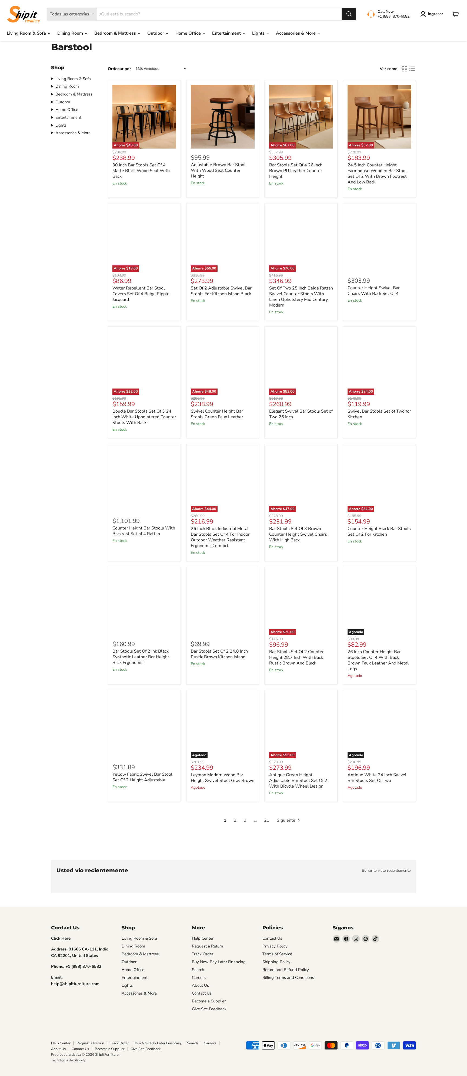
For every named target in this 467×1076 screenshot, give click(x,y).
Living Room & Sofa (27, 33)
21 (266, 820)
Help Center (203, 938)
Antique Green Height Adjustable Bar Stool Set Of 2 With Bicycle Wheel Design (298, 780)
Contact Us (202, 993)
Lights (259, 33)
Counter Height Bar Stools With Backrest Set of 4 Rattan (143, 531)
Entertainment (227, 33)
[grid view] (404, 69)
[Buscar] (349, 14)
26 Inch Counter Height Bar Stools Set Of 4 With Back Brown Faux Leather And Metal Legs (378, 660)
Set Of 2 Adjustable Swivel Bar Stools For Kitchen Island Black (221, 291)
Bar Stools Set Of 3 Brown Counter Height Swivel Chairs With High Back (298, 534)
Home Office (188, 33)
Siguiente (286, 820)
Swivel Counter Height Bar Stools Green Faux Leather (217, 414)
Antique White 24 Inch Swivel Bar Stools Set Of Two (377, 778)
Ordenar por (119, 69)
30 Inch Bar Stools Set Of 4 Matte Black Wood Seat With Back (141, 170)
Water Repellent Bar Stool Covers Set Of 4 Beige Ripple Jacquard (140, 293)
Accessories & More (296, 33)
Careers (199, 977)
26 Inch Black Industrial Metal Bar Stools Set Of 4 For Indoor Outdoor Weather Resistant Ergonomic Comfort (220, 537)
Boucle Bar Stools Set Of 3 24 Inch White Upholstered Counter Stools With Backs (144, 417)
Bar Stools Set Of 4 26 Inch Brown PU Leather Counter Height (295, 170)
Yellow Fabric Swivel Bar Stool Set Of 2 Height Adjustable (142, 777)
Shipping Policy (276, 962)
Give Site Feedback (209, 1009)
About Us (200, 985)
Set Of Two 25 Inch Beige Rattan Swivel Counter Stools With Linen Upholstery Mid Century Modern (301, 296)
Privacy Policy (275, 946)
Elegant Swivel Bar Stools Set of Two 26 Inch (301, 414)
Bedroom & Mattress (115, 33)
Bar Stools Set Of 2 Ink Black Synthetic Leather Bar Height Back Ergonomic (140, 657)
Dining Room (70, 33)
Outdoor (156, 33)
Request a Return (207, 946)
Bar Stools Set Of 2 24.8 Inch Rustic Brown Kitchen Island (219, 654)
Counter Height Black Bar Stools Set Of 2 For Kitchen (379, 531)
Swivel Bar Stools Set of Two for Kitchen (379, 414)
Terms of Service (277, 954)
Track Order (202, 954)
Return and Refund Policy (285, 969)
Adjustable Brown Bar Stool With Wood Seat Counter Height (218, 170)
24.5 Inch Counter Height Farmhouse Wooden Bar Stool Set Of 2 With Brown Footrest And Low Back (377, 173)
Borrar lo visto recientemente (386, 870)
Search (198, 969)
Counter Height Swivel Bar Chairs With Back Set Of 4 (374, 291)
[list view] (412, 69)
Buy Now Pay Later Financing (219, 962)
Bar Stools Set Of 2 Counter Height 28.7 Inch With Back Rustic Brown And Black (296, 657)
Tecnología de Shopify (68, 1060)
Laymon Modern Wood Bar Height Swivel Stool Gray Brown (222, 778)
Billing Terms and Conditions (288, 977)
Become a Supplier (209, 1001)
